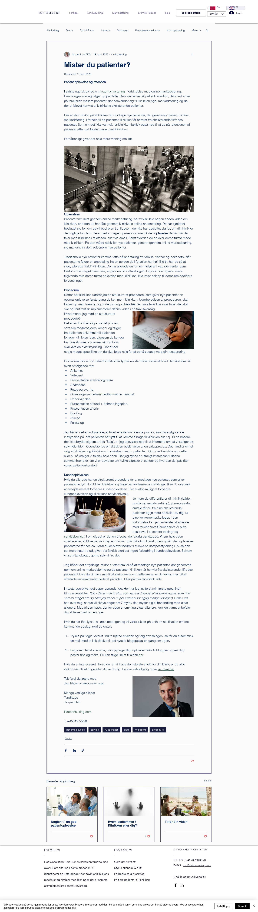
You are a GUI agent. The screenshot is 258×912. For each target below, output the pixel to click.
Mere (195, 30)
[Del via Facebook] (65, 750)
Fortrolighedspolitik (65, 907)
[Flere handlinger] (192, 54)
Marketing (122, 30)
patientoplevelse (75, 729)
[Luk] (254, 906)
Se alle (207, 780)
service (95, 729)
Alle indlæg (53, 30)
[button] (216, 13)
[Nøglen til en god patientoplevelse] (72, 801)
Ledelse (105, 30)
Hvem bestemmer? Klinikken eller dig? (122, 823)
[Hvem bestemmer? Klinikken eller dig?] (129, 801)
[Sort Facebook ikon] (175, 885)
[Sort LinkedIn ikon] (182, 885)
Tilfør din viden (176, 822)
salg (126, 729)
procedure (158, 729)
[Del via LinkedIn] (74, 750)
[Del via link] (83, 750)
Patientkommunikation (147, 30)
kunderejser (111, 729)
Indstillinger (223, 906)
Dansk (69, 30)
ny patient (140, 729)
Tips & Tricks (87, 30)
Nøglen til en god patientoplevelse (64, 823)
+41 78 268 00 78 (196, 860)
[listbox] (216, 13)
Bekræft (242, 906)
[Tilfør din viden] (186, 801)
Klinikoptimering (176, 30)
